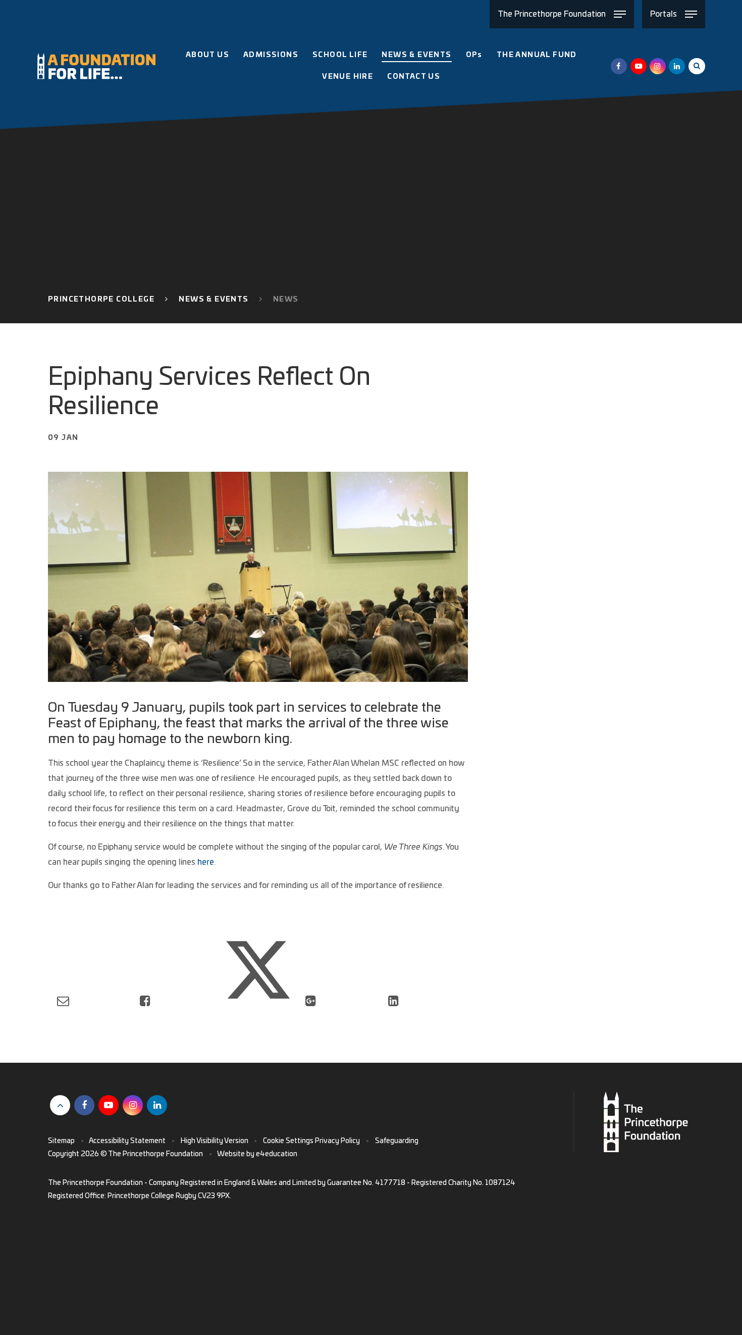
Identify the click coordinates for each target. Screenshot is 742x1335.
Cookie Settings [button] (288, 1141)
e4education (276, 1154)
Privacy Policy (337, 1141)
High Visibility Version (214, 1141)
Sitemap (61, 1141)
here (205, 862)
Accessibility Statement (127, 1141)
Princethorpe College (101, 299)
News (286, 299)
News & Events (213, 299)
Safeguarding (396, 1141)
